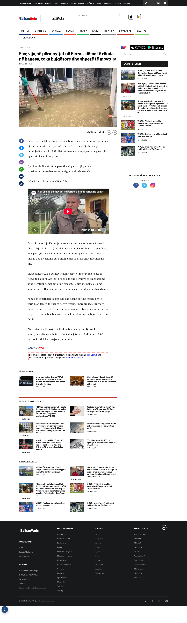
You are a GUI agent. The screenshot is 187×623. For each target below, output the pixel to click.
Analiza (141, 31)
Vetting (60, 590)
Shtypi (73, 3)
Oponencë (61, 569)
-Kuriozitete (124, 37)
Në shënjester (62, 560)
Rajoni (70, 31)
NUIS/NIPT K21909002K (28, 575)
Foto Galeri (38, 3)
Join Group (91, 354)
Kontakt (127, 3)
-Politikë (37, 43)
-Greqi (68, 37)
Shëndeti (90, 3)
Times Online (139, 560)
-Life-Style (123, 43)
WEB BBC (137, 543)
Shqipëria (40, 31)
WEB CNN (138, 547)
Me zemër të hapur (64, 556)
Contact (22, 583)
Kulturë (109, 31)
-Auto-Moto (26, 44)
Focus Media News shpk (28, 570)
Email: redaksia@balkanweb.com (32, 588)
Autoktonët (62, 534)
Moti (56, 3)
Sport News (62, 577)
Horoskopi (108, 3)
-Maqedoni (70, 43)
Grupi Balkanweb (74, 357)
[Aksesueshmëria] (5, 609)
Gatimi (99, 3)
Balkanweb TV (25, 3)
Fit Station (61, 543)
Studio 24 (60, 582)
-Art (105, 37)
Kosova (56, 31)
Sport (83, 31)
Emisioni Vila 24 (63, 538)
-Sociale (28, 48)
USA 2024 (95, 37)
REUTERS (138, 551)
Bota (95, 31)
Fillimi (25, 31)
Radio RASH (24, 556)
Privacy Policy (24, 579)
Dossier (81, 3)
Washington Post (140, 556)
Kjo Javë (60, 547)
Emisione (48, 3)
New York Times (140, 534)
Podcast (60, 573)
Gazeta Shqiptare (26, 552)
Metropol (125, 31)
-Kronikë (37, 37)
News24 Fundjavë (64, 564)
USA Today (138, 577)
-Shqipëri (82, 43)
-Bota (81, 37)
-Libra (105, 43)
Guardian (137, 538)
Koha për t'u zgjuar (64, 551)
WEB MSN (138, 573)
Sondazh (64, 3)
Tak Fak (60, 586)
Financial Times (140, 564)
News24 (118, 3)
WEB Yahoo (138, 569)
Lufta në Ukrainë (95, 44)
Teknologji (28, 38)
